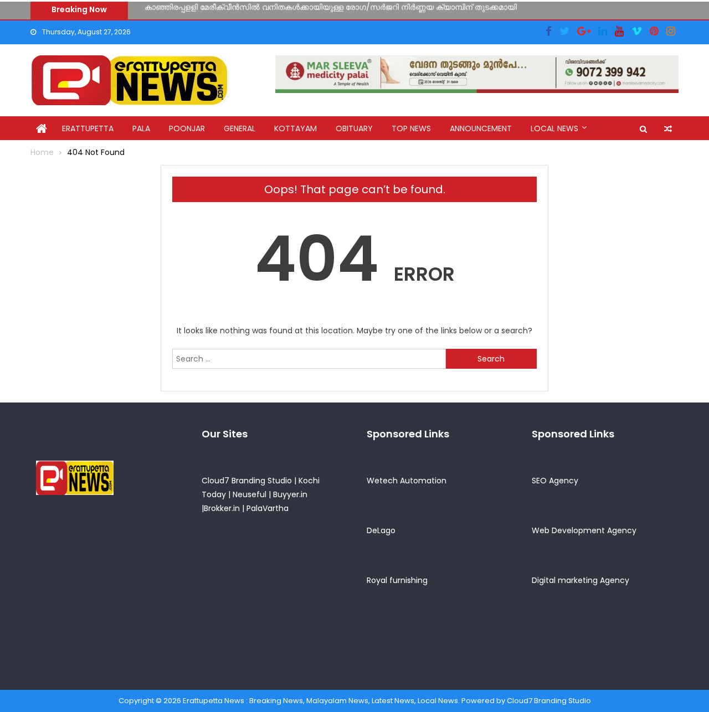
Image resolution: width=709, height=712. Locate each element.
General (239, 128)
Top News (411, 128)
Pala (141, 128)
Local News (554, 128)
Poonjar (187, 128)
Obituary (354, 128)
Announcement (481, 128)
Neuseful (249, 494)
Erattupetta (88, 128)
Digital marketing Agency (580, 580)
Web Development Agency (584, 530)
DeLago (381, 530)
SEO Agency (555, 480)
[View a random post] (668, 129)
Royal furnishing (397, 580)
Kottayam (295, 128)
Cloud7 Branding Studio (247, 480)
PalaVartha (267, 508)
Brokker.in (222, 508)
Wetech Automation (406, 480)
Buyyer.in (290, 494)
